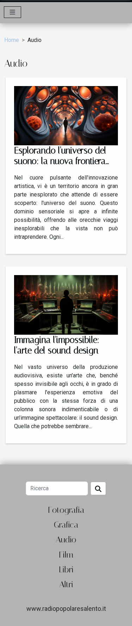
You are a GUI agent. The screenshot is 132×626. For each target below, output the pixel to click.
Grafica (66, 525)
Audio (66, 540)
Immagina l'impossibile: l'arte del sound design (56, 345)
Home (11, 40)
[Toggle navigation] (12, 12)
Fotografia (66, 510)
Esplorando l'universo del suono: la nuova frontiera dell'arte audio (60, 161)
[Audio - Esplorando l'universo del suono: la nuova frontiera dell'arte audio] (66, 115)
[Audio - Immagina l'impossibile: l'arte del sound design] (66, 304)
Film (66, 555)
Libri (66, 570)
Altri (66, 584)
